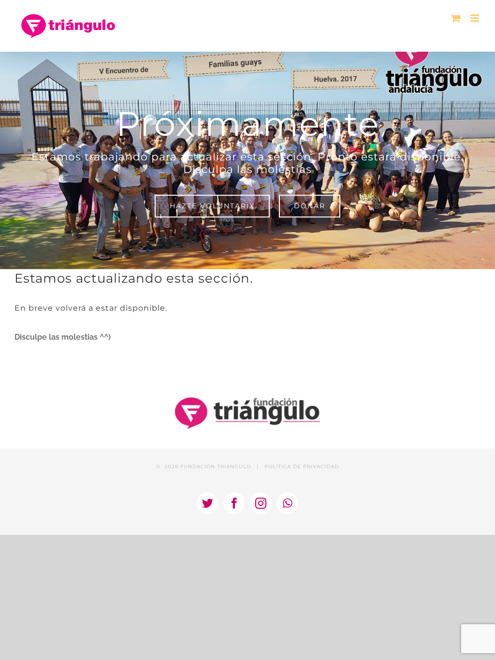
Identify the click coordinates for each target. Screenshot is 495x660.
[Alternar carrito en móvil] (456, 18)
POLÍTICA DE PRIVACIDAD (301, 466)
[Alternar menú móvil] (475, 18)
